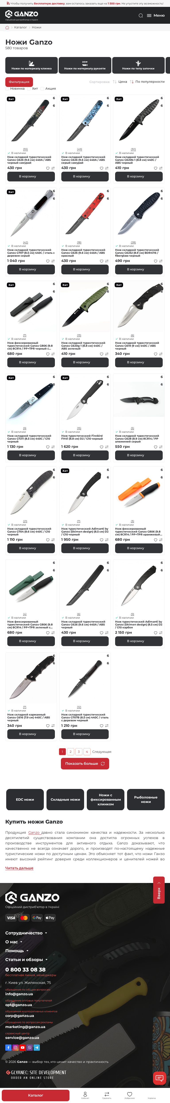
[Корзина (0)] (152, 1094)
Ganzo (35, 832)
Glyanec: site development (38, 1072)
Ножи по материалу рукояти (85, 65)
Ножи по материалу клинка (31, 65)
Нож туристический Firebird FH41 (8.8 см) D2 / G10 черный (82, 437)
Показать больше (81, 763)
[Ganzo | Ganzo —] (21, 15)
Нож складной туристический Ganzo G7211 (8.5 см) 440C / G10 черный (29, 438)
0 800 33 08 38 (25, 969)
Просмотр (31, 120)
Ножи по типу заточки (138, 65)
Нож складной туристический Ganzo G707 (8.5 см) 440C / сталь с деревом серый (31, 252)
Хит (35, 88)
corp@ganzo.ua (19, 1016)
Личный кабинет (85, 1094)
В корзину (27, 176)
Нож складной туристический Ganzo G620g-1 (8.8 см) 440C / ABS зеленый (83, 345)
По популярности (150, 81)
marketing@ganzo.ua (25, 1027)
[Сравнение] (107, 1094)
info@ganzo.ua (19, 994)
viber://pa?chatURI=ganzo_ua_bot (30, 1047)
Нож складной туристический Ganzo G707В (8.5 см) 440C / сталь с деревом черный (84, 717)
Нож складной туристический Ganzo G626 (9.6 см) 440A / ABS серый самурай (83, 159)
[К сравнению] (53, 168)
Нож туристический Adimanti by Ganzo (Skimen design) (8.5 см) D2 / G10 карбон (138, 624)
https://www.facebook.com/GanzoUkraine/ (8, 1047)
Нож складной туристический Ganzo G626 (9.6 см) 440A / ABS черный (83, 624)
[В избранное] (48, 168)
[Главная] (7, 27)
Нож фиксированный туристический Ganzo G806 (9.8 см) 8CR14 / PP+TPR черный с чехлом (30, 345)
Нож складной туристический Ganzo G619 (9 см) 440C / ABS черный (137, 345)
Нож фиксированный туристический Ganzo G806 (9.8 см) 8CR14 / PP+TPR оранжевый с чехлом (138, 531)
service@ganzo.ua (22, 1038)
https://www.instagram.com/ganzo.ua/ (15, 1047)
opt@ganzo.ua (18, 1005)
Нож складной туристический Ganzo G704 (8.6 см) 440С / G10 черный (29, 531)
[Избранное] (129, 1094)
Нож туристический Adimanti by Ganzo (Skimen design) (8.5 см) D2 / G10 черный (84, 531)
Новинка (17, 88)
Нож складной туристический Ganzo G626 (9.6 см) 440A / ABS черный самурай (29, 159)
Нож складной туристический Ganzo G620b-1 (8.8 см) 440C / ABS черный (137, 159)
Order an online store (32, 1077)
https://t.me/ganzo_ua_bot (37, 1047)
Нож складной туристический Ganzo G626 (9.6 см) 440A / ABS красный (83, 252)
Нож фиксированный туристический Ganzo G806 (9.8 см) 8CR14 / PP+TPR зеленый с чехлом (30, 624)
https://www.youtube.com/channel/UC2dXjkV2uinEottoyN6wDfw (22, 1047)
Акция (50, 88)
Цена (122, 81)
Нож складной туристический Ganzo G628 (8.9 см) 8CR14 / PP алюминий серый (137, 438)
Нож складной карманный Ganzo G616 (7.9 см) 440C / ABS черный (28, 717)
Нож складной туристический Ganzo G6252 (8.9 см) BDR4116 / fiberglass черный (137, 252)
